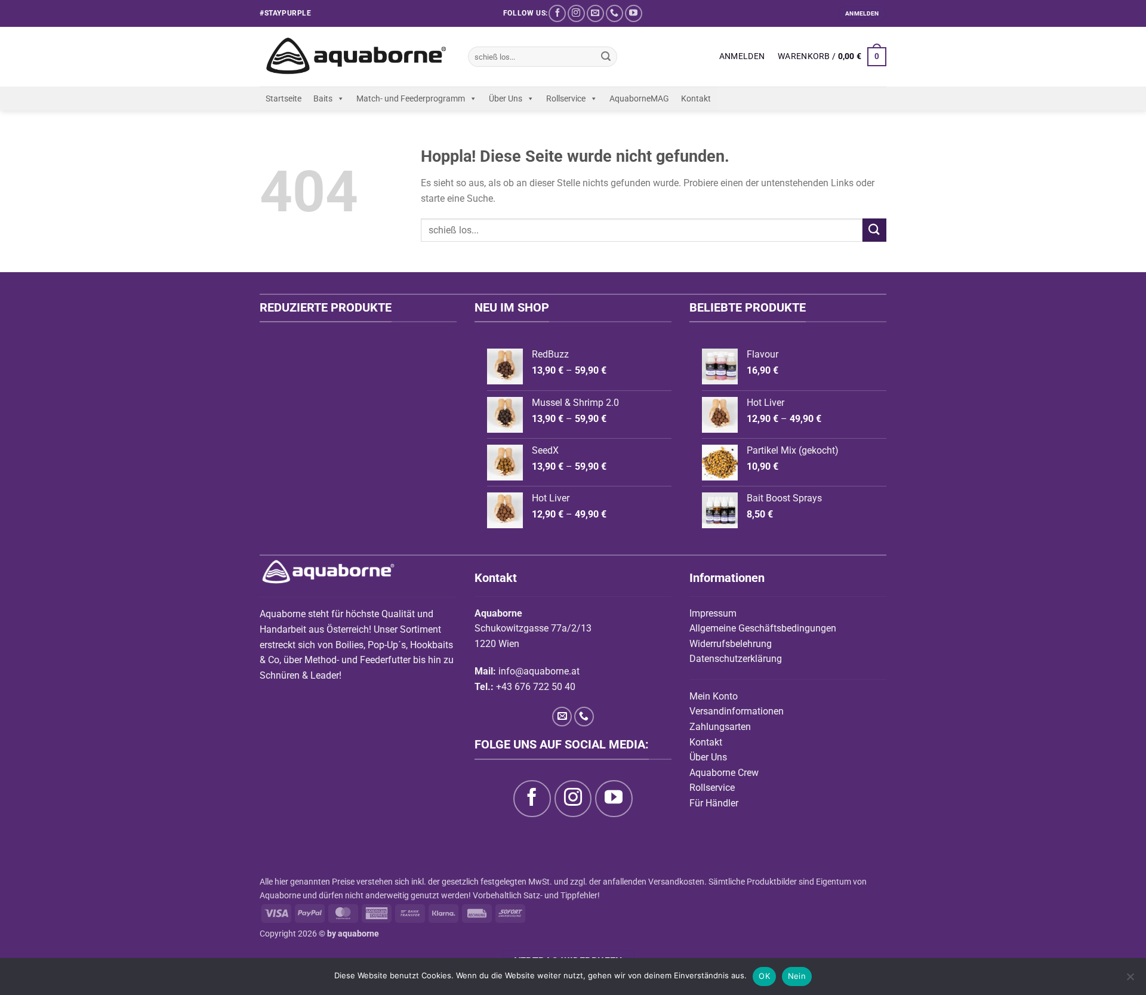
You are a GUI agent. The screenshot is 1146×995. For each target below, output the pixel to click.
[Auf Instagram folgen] (576, 13)
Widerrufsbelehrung (730, 643)
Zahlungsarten (720, 726)
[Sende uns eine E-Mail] (595, 13)
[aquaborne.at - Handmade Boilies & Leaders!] (355, 57)
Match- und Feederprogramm (410, 98)
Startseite (283, 98)
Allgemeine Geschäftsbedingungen (762, 628)
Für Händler (713, 803)
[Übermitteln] (606, 57)
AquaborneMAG (639, 98)
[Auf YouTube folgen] (633, 13)
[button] (742, 56)
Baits (322, 98)
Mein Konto (713, 696)
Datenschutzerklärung (735, 658)
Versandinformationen (736, 711)
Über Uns (505, 98)
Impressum (713, 613)
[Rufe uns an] (614, 13)
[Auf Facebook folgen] (557, 13)
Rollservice (566, 98)
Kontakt (696, 98)
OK (764, 976)
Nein (797, 976)
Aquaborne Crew (724, 772)
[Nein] (1130, 980)
